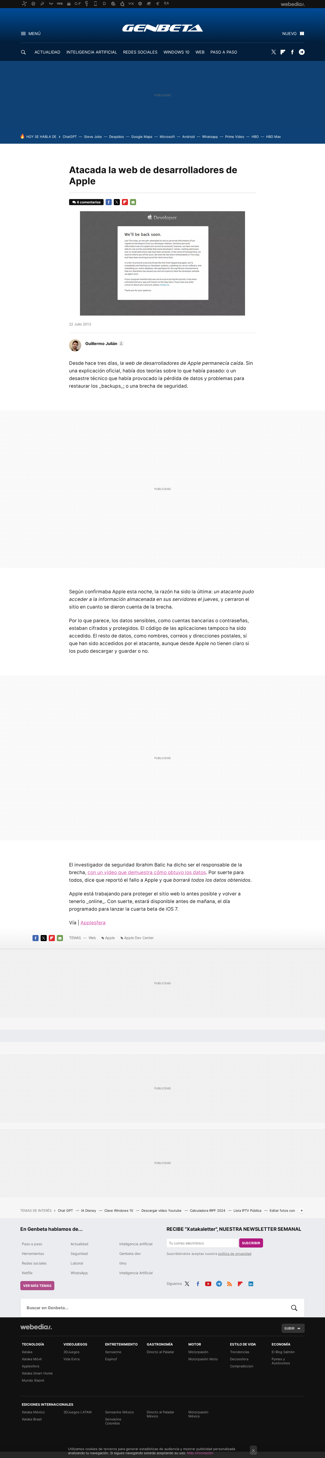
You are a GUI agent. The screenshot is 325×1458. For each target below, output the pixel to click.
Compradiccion (241, 1366)
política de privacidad (234, 1254)
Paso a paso (32, 1244)
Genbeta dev (130, 1253)
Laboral (77, 1263)
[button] (104, 343)
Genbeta (162, 28)
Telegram (302, 52)
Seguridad (79, 1253)
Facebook (292, 52)
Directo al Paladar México (160, 1414)
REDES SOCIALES (140, 52)
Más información (200, 1453)
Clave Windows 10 (119, 1210)
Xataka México (33, 1412)
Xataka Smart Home (37, 1373)
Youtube (208, 1283)
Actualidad (79, 1244)
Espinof (111, 1359)
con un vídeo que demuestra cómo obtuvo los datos (147, 872)
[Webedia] (36, 1327)
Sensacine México (119, 1412)
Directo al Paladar (160, 1352)
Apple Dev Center (139, 938)
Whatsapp (210, 137)
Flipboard (283, 52)
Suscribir (251, 1243)
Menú (34, 33)
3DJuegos (71, 1352)
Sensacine (113, 1352)
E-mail (133, 202)
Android (188, 137)
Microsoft (167, 137)
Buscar (294, 1307)
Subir (289, 1328)
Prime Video (234, 137)
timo (122, 1263)
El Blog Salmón (283, 1352)
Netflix (27, 1273)
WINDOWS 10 (176, 52)
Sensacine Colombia (113, 1421)
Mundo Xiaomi (33, 1380)
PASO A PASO (223, 52)
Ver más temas (37, 1286)
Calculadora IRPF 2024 (208, 1210)
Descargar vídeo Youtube (162, 1210)
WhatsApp (79, 1273)
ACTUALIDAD (47, 52)
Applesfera (93, 923)
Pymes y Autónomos (281, 1361)
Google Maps (141, 137)
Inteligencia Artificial (136, 1273)
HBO (255, 137)
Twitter (273, 52)
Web (92, 938)
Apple (110, 938)
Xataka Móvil (32, 1359)
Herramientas (33, 1253)
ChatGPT (70, 137)
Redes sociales (34, 1263)
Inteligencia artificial (135, 1244)
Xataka (27, 1352)
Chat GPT (66, 1210)
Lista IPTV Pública (248, 1210)
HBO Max (273, 137)
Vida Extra (71, 1359)
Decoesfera (239, 1359)
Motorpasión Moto (203, 1359)
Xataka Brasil (32, 1419)
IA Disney (89, 1210)
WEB (200, 52)
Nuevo (289, 33)
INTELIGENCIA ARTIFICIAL (92, 52)
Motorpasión (198, 1352)
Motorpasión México (198, 1414)
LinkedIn (251, 1283)
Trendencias (239, 1352)
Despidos (116, 137)
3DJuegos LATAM (77, 1412)
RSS (229, 1283)
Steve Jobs (93, 137)
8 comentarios (89, 202)
